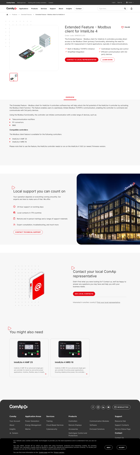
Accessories (73, 429)
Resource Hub (120, 421)
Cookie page (43, 452)
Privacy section (59, 452)
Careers (51, 2)
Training (49, 421)
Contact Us (119, 438)
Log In (113, 2)
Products (34, 8)
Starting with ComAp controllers (37, 2)
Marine (27, 429)
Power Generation (32, 421)
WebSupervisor (21, 2)
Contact (78, 8)
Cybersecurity (51, 429)
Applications (23, 8)
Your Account (15, 421)
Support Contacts (122, 425)
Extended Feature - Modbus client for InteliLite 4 (50, 14)
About (61, 8)
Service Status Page (122, 429)
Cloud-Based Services (54, 425)
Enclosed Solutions (97, 429)
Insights (69, 8)
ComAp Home (10, 2)
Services (44, 8)
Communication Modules (99, 421)
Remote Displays (75, 425)
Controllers (73, 421)
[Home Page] (7, 14)
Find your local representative (108, 302)
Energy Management (33, 425)
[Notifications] (131, 9)
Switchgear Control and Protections (78, 434)
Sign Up (119, 2)
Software (93, 425)
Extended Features (26, 14)
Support (53, 8)
